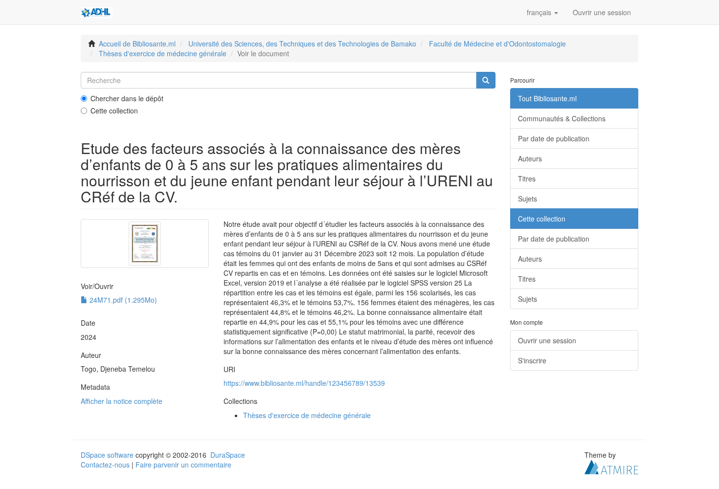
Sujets (527, 198)
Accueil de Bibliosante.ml (137, 43)
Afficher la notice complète (121, 401)
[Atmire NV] (611, 465)
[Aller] (485, 80)
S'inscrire (532, 360)
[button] (542, 12)
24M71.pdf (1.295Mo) (122, 300)
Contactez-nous (105, 464)
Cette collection (114, 110)
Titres (527, 178)
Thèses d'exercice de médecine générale (162, 53)
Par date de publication (553, 138)
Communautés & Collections (562, 118)
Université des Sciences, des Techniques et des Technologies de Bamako (302, 43)
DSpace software (107, 455)
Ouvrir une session (547, 340)
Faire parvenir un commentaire (183, 464)
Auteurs (530, 158)
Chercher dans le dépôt (126, 98)
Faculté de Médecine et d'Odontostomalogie (497, 43)
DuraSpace (227, 455)
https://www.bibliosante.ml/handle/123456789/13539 (304, 383)
